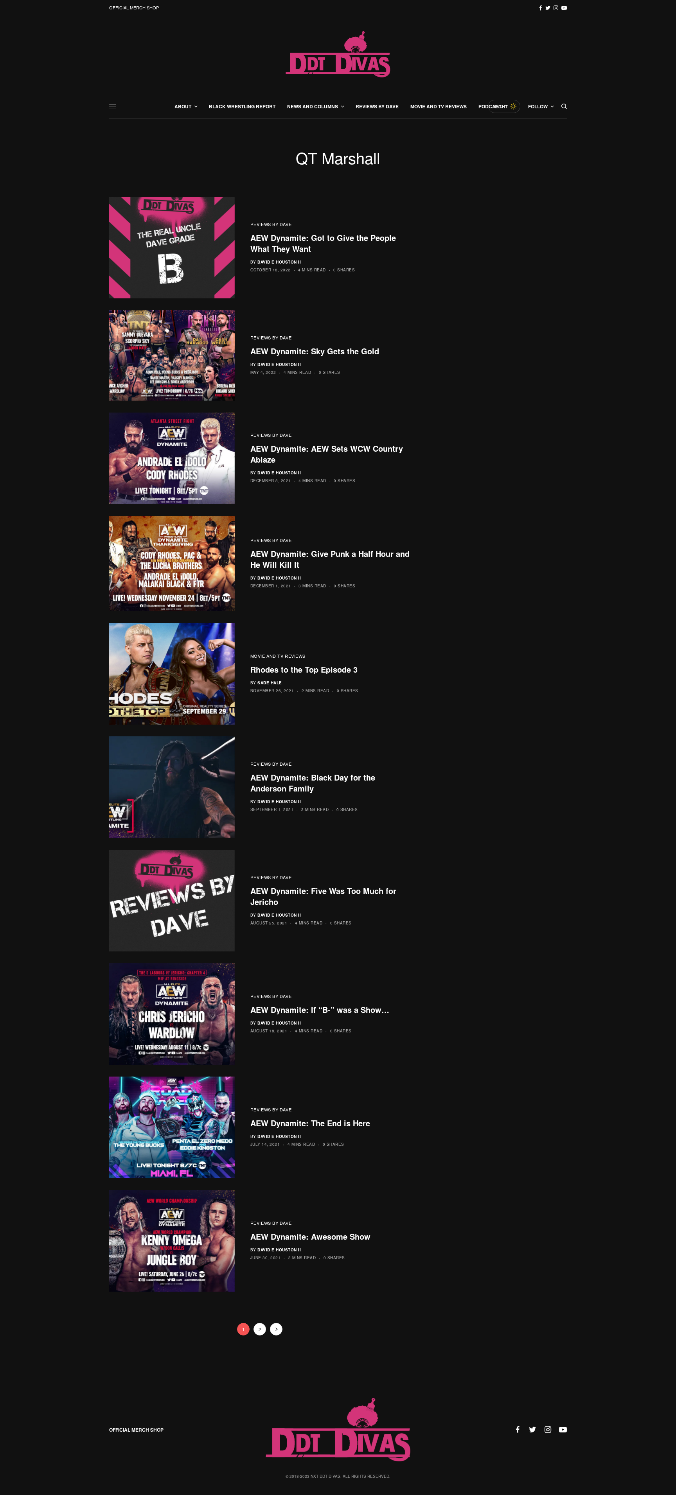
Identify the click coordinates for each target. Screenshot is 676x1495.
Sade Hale (269, 683)
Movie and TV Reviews (278, 656)
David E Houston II (279, 262)
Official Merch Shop (134, 7)
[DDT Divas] (338, 55)
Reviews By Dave (270, 224)
